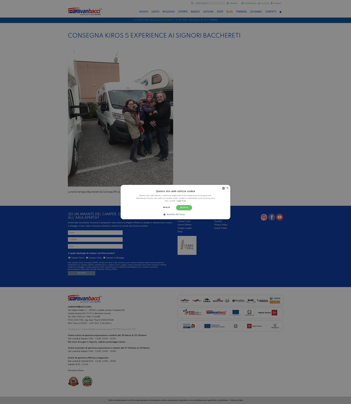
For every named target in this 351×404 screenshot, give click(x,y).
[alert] (175, 202)
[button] (175, 214)
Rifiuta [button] (166, 207)
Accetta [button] (184, 207)
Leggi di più (181, 201)
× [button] (227, 188)
